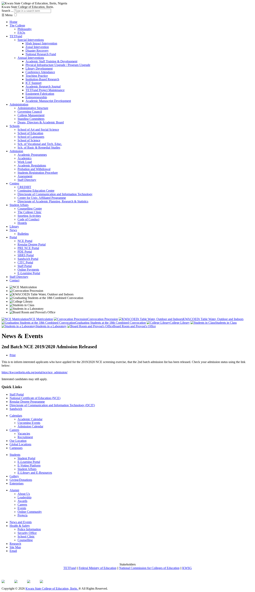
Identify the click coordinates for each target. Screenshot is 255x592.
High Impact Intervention (41, 43)
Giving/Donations (21, 479)
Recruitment (25, 437)
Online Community (30, 511)
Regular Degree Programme (27, 401)
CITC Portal (25, 262)
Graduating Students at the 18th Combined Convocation (110, 322)
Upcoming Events (29, 422)
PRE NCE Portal (28, 248)
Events (22, 508)
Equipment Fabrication (40, 93)
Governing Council (30, 111)
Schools (15, 126)
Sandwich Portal (28, 258)
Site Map (15, 547)
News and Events (21, 522)
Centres (14, 183)
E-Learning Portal (29, 273)
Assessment (25, 176)
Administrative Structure (33, 108)
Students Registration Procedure (38, 172)
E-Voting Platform (29, 465)
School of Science (29, 140)
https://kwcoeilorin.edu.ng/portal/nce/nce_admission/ (35, 372)
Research (15, 543)
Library (14, 226)
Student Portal (26, 458)
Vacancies (24, 433)
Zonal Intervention (37, 47)
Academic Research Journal (43, 86)
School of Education (30, 133)
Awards (22, 501)
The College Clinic (29, 212)
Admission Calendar (30, 426)
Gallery (14, 476)
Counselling (25, 540)
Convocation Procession (102, 319)
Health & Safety (20, 525)
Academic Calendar (30, 419)
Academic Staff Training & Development (51, 61)
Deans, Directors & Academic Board (41, 122)
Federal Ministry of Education (97, 568)
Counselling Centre (30, 208)
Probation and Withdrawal (34, 169)
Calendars (16, 415)
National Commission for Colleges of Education (149, 568)
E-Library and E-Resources (35, 472)
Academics (24, 158)
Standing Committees (31, 118)
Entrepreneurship (36, 97)
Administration (19, 104)
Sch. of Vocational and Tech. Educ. (40, 144)
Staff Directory (27, 180)
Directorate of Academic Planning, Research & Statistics (53, 201)
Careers (14, 430)
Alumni (14, 490)
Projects (22, 515)
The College (17, 25)
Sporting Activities (29, 215)
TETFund (16, 36)
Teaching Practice (37, 75)
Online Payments (28, 269)
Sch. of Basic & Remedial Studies (39, 147)
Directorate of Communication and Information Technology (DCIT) (52, 405)
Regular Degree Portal (32, 244)
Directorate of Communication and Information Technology (55, 194)
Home (13, 22)
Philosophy (25, 29)
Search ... (7, 10)
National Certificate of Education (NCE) (35, 398)
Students (15, 454)
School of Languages (31, 136)
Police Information (29, 529)
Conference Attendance (40, 72)
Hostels (22, 223)
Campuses (16, 448)
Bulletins (23, 233)
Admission (16, 151)
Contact (14, 280)
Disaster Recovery (37, 50)
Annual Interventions (31, 57)
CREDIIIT (24, 187)
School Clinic (26, 536)
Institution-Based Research (42, 79)
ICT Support (33, 83)
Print (13, 355)
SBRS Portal (26, 255)
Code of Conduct (28, 219)
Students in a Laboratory (51, 326)
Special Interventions (31, 39)
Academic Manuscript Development (48, 101)
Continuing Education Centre (36, 190)
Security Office (27, 533)
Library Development (39, 68)
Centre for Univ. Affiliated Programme (42, 197)
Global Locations (20, 444)
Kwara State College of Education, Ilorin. (52, 588)
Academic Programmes (32, 154)
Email (13, 551)
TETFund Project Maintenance (45, 90)
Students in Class (226, 322)
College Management (31, 115)
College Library (180, 322)
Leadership (24, 497)
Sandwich (16, 408)
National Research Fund (41, 54)
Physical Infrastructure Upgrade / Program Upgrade (58, 65)
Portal (13, 237)
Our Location (18, 440)
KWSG (187, 568)
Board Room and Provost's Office (134, 326)
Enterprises (17, 483)
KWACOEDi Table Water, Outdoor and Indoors (213, 319)
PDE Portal (25, 251)
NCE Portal (25, 241)
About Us (24, 493)
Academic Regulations (32, 165)
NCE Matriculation (41, 319)
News (13, 230)
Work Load (25, 162)
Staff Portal (25, 266)
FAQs (21, 32)
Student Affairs (19, 205)
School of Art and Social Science (38, 129)
